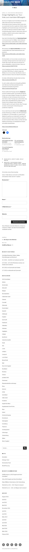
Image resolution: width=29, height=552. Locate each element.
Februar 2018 (5, 534)
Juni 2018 (4, 522)
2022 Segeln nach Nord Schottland (13, 479)
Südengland (5, 421)
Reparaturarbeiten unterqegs (9, 383)
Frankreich (4, 322)
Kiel (3, 345)
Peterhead (4, 380)
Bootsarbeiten (5, 293)
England (4, 316)
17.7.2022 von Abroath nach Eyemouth (11, 270)
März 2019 (4, 517)
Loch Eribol (4, 357)
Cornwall (4, 302)
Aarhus (3, 282)
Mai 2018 (4, 525)
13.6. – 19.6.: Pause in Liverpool (16, 485)
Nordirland (4, 369)
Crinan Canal (17, 163)
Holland (4, 334)
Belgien (4, 290)
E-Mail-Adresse (6, 206)
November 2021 (6, 508)
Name (4, 199)
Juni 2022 (4, 502)
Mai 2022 (4, 505)
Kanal (3, 342)
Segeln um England (10, 166)
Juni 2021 (4, 514)
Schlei (3, 392)
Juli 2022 (4, 499)
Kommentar (5, 180)
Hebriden (4, 328)
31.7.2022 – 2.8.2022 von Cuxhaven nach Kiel (13, 260)
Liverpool (4, 354)
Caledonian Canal (16, 162)
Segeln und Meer (11, 2)
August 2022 (5, 496)
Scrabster (4, 400)
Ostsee (4, 374)
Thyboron (4, 426)
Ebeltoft (4, 311)
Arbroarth (4, 288)
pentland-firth (5, 377)
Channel (4, 299)
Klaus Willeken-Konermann (8, 482)
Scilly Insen (22, 165)
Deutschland (5, 308)
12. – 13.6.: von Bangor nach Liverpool (17, 488)
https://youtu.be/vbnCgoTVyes (9, 88)
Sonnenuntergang (6, 415)
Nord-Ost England (6, 366)
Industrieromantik (6, 340)
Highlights (7, 159)
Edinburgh (4, 314)
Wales (3, 438)
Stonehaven (5, 418)
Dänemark (4, 305)
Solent (3, 412)
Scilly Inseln (5, 397)
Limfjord (4, 351)
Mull (3, 363)
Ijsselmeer (4, 337)
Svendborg (4, 423)
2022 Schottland (6, 279)
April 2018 (4, 528)
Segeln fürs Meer (6, 403)
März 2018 (4, 531)
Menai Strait (5, 360)
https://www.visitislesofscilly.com (10, 126)
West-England (5, 441)
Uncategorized (5, 429)
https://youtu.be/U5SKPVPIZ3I (9, 66)
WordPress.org (6, 465)
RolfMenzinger (18, 12)
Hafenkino (4, 325)
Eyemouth (4, 319)
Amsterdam (5, 285)
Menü (15, 7)
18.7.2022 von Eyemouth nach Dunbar (11, 267)
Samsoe (4, 389)
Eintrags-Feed (5, 460)
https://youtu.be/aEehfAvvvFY (9, 79)
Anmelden (4, 457)
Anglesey (7, 162)
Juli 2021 (4, 511)
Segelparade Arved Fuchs (8, 406)
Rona (3, 386)
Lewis (3, 348)
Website (4, 214)
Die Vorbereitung (21, 482)
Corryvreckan (8, 163)
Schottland (15, 159)
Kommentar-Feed (6, 462)
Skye (3, 409)
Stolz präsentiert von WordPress (10, 548)
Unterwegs (5, 432)
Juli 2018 (4, 519)
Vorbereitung (5, 435)
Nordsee (4, 371)
